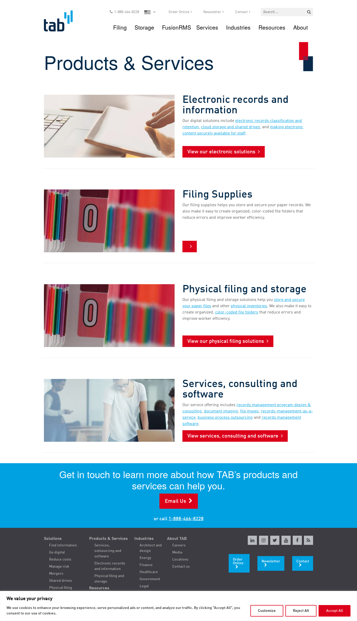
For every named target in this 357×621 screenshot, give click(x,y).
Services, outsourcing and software (107, 551)
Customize (267, 611)
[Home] (63, 20)
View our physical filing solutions (225, 341)
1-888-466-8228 (126, 12)
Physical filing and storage (109, 578)
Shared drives (60, 581)
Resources (271, 27)
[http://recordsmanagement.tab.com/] (308, 540)
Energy (145, 558)
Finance (146, 565)
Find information (63, 545)
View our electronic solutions (221, 152)
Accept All (334, 611)
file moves (249, 411)
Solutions (53, 539)
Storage (144, 27)
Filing (120, 27)
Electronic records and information (109, 566)
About (300, 27)
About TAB (177, 539)
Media (177, 552)
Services (207, 27)
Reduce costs (60, 559)
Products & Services (108, 539)
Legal (144, 586)
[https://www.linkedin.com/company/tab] (252, 540)
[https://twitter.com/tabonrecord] (274, 540)
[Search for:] (287, 12)
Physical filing (60, 588)
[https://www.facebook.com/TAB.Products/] (297, 540)
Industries (238, 27)
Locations (180, 559)
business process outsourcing (225, 418)
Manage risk (59, 566)
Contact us (181, 566)
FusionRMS (176, 27)
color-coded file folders (236, 312)
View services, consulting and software (232, 436)
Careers (179, 545)
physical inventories (249, 306)
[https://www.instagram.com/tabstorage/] (263, 540)
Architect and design (151, 548)
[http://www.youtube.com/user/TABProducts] (286, 540)
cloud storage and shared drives (230, 127)
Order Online (179, 12)
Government (150, 579)
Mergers (56, 573)
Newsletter (212, 12)
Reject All (301, 611)
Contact (241, 12)
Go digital (57, 552)
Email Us (175, 501)
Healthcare (149, 572)
